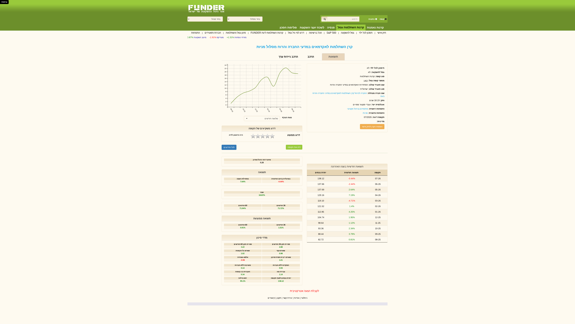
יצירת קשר (287, 298)
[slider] (263, 136)
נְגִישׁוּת (4, 2)
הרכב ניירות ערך (288, 56)
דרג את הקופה (294, 147)
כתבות (372, 19)
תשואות (333, 56)
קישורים (271, 298)
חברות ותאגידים (213, 33)
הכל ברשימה (315, 33)
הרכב (311, 56)
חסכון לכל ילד (366, 33)
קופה (382, 19)
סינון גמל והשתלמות (236, 33)
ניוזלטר (304, 298)
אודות (296, 298)
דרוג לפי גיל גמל (296, 33)
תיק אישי (381, 33)
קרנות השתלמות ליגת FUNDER (267, 33)
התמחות (195, 33)
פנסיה (331, 27)
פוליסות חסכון (288, 27)
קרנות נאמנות (375, 27)
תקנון (279, 298)
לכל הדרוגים (229, 147)
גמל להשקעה (347, 33)
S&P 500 (331, 33)
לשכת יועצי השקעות (312, 27)
